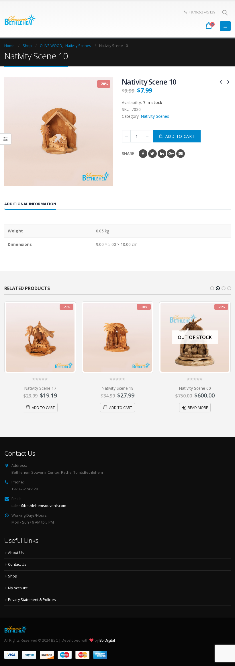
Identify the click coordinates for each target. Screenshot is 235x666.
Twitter (152, 153)
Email (180, 153)
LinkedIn (162, 153)
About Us (16, 552)
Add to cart (180, 136)
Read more (198, 407)
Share (128, 153)
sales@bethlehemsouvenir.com (38, 505)
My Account (18, 587)
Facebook (143, 153)
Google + (171, 153)
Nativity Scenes (155, 116)
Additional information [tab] (30, 203)
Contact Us (17, 564)
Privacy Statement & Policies (32, 599)
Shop (12, 576)
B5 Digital (107, 640)
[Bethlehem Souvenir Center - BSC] (20, 19)
